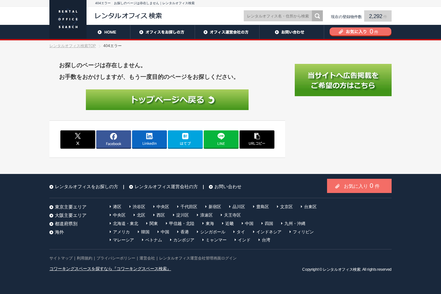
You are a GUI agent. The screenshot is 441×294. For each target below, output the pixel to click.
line (221, 139)
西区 (161, 215)
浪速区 (206, 215)
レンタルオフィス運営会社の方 (227, 32)
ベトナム (153, 240)
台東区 (310, 206)
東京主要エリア (71, 206)
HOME (89, 32)
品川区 (238, 206)
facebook (113, 139)
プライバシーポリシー (116, 258)
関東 (153, 223)
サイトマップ (61, 258)
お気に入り (362, 185)
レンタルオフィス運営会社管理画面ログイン (198, 258)
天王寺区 (232, 215)
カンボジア (183, 240)
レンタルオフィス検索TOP (72, 46)
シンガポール (212, 231)
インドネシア (269, 231)
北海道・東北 (125, 223)
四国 (269, 223)
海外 (59, 232)
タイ (241, 231)
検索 (317, 15)
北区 (141, 215)
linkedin (149, 139)
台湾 (266, 240)
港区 (117, 206)
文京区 (286, 206)
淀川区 (182, 215)
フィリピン (303, 231)
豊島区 (262, 206)
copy (257, 139)
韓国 (145, 231)
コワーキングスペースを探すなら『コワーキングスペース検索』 (110, 269)
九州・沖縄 (294, 223)
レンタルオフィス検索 (341, 269)
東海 (210, 223)
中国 (249, 223)
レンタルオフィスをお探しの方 (162, 32)
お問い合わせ (291, 32)
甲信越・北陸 (181, 223)
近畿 (229, 223)
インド (244, 240)
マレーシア (123, 240)
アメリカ (121, 231)
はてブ (185, 139)
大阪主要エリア (71, 215)
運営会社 (147, 258)
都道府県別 (66, 223)
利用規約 (84, 258)
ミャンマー (216, 240)
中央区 (163, 206)
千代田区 (188, 206)
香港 (184, 231)
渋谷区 (139, 206)
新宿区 (215, 206)
